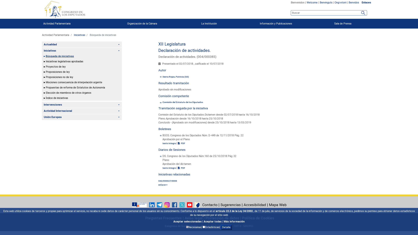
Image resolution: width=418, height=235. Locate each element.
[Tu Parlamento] (139, 204)
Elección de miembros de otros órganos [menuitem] (68, 92)
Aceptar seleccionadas (187, 221)
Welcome (312, 2)
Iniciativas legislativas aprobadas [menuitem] (64, 61)
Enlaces (366, 2)
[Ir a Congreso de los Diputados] (64, 9)
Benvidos (354, 2)
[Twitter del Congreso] (182, 204)
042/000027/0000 (167, 181)
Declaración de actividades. (184, 50)
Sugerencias (230, 205)
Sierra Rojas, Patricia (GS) (175, 76)
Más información (234, 221)
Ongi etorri (340, 2)
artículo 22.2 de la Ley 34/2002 (234, 211)
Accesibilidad (255, 205)
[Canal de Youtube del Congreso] (190, 204)
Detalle (226, 227)
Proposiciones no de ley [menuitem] (59, 77)
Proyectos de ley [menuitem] (56, 66)
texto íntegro (169, 143)
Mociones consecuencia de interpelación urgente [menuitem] (74, 82)
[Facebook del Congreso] (175, 204)
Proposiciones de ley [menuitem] (58, 71)
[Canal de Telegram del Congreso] (160, 204)
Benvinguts (326, 2)
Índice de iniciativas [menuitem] (57, 98)
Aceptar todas (213, 221)
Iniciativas (79, 35)
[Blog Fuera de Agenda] (197, 204)
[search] (329, 13)
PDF (182, 143)
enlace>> (163, 184)
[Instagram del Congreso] (167, 204)
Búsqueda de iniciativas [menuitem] (60, 56)
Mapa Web (278, 205)
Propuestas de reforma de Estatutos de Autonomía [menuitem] (75, 87)
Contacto (209, 205)
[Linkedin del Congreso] (152, 204)
